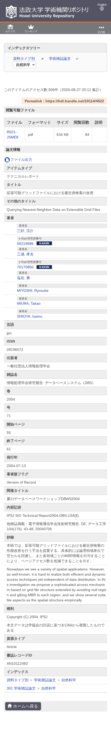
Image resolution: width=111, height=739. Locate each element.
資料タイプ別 (24, 58)
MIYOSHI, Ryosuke (33, 290)
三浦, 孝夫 (25, 254)
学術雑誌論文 (60, 58)
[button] (10, 28)
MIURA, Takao (29, 303)
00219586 (25, 244)
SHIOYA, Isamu (29, 316)
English (102, 4)
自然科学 (68, 680)
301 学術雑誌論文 (21, 688)
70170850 (25, 267)
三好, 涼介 (25, 231)
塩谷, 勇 (23, 278)
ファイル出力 (21, 159)
